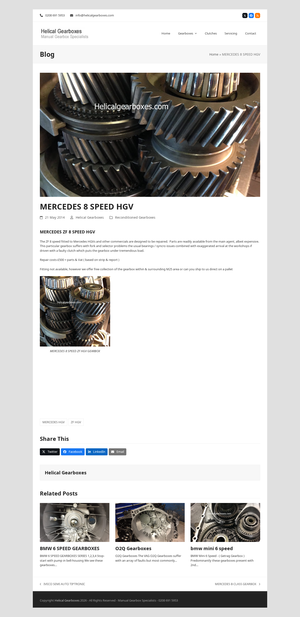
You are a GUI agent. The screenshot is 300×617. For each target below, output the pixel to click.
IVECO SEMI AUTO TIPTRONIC (62, 584)
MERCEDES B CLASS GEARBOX (235, 584)
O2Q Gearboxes (133, 548)
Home (213, 54)
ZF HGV (76, 422)
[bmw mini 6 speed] (225, 522)
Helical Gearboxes (90, 217)
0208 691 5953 (55, 15)
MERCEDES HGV (53, 422)
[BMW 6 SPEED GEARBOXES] (74, 522)
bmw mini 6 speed (212, 548)
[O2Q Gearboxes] (150, 522)
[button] (50, 451)
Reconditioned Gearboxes (135, 217)
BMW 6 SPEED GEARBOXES (69, 548)
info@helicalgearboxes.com (94, 15)
